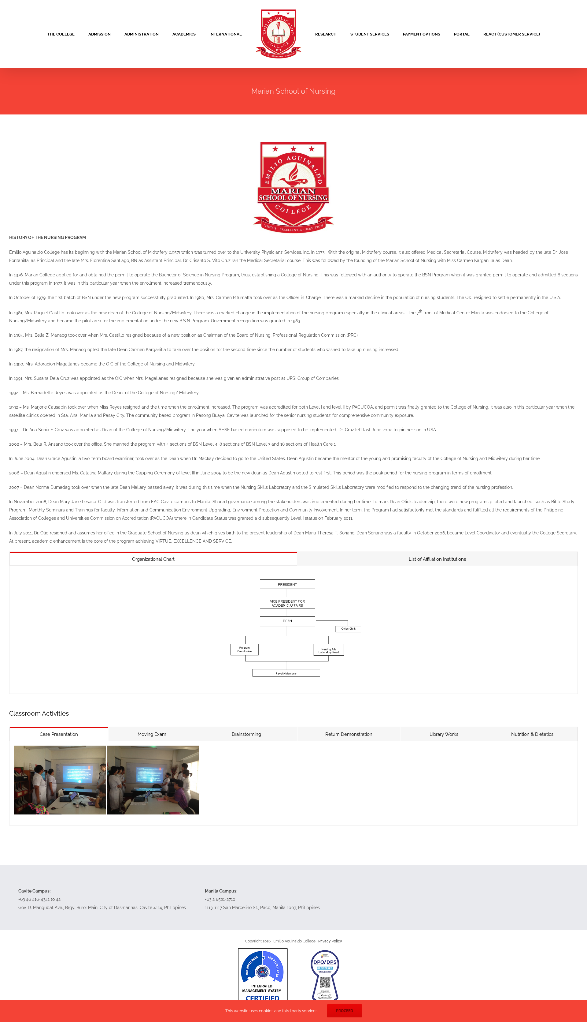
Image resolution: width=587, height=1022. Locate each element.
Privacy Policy (330, 941)
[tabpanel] (293, 630)
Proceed (344, 1010)
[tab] (153, 559)
